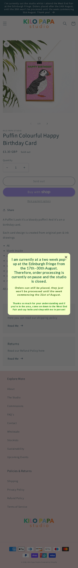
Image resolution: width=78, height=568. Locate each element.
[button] (66, 257)
